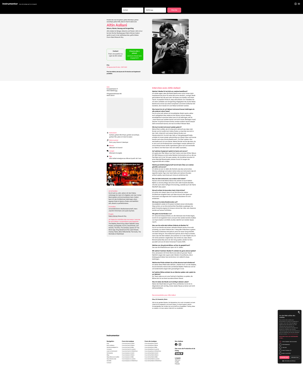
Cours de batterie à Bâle (151, 357)
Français (177, 364)
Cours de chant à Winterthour (130, 351)
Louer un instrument (112, 351)
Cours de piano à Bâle (128, 357)
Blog (108, 355)
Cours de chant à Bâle (128, 347)
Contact (109, 362)
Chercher (174, 10)
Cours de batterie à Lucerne (152, 358)
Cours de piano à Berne (128, 355)
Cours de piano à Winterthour (130, 360)
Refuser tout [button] (295, 357)
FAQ (108, 343)
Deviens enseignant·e (112, 347)
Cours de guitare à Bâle (151, 347)
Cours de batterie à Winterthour (153, 360)
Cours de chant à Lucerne (128, 349)
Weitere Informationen (293, 334)
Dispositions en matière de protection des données (113, 358)
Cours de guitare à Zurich (151, 343)
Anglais (177, 362)
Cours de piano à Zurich (128, 353)
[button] (289, 337)
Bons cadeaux (110, 345)
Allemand (177, 360)
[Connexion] (295, 4)
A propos (109, 349)
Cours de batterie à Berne (151, 355)
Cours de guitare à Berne (151, 345)
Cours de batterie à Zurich (151, 353)
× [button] (299, 313)
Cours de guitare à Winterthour (153, 351)
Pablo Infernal (113, 216)
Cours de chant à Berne (128, 345)
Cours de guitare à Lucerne (152, 349)
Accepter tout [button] (284, 357)
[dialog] (289, 336)
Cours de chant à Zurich (128, 343)
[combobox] (132, 10)
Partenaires (110, 353)
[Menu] (298, 4)
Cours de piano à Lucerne (128, 358)
